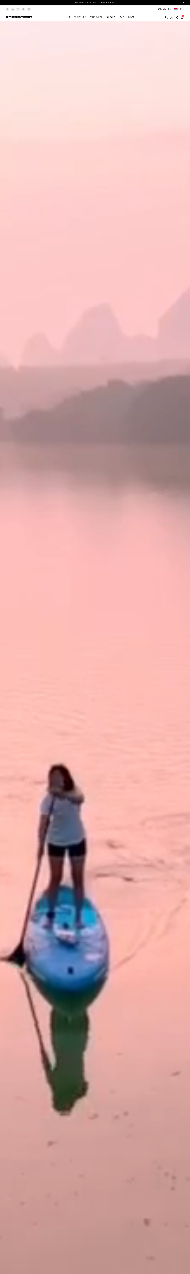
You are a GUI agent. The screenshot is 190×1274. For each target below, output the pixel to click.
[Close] (183, 2)
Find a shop (166, 9)
